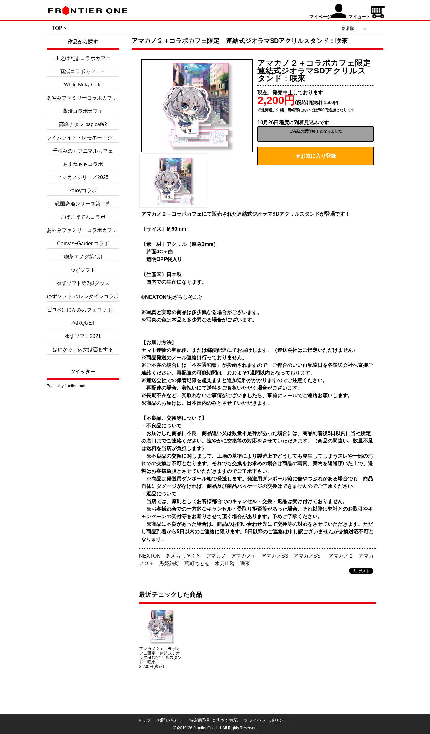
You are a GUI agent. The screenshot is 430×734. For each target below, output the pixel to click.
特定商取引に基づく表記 (213, 720)
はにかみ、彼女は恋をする (83, 349)
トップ (144, 720)
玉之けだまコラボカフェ (82, 58)
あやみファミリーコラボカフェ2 (83, 230)
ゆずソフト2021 (83, 336)
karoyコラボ (83, 190)
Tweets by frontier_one (66, 386)
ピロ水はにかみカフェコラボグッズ (87, 309)
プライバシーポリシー (266, 720)
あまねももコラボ (83, 164)
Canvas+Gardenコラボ (83, 243)
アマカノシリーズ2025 (83, 177)
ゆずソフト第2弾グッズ (83, 283)
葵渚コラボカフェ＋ (82, 71)
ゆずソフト (82, 270)
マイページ (320, 16)
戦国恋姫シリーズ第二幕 (82, 203)
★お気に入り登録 (316, 156)
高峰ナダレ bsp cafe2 (83, 124)
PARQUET (83, 323)
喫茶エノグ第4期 (83, 256)
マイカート (359, 16)
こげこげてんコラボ (82, 217)
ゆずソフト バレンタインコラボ (83, 296)
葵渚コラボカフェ (83, 111)
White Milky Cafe (83, 84)
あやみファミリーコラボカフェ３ (84, 98)
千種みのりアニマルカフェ (83, 150)
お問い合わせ (170, 720)
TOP (57, 28)
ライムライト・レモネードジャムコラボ (92, 137)
